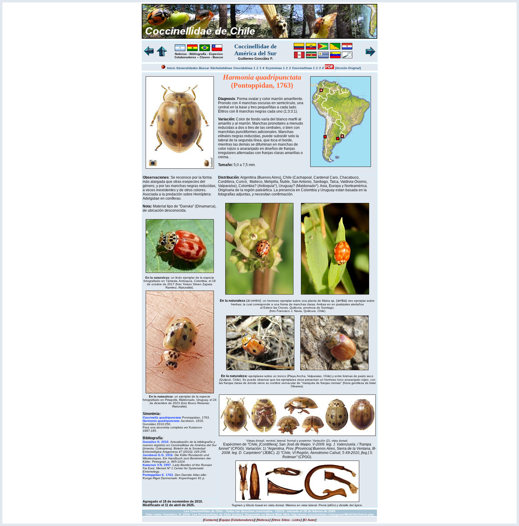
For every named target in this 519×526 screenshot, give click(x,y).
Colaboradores (185, 57)
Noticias (181, 54)
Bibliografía (198, 54)
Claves (205, 57)
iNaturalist (185, 287)
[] (210, 519)
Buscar (218, 57)
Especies (216, 54)
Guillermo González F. (255, 58)
